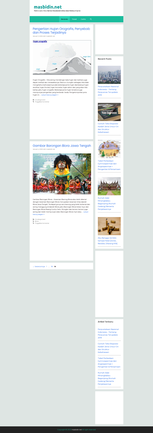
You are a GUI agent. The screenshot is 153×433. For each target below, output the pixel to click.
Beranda (64, 19)
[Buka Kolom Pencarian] (91, 19)
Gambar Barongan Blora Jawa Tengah (62, 145)
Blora (37, 221)
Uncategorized (40, 100)
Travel (74, 19)
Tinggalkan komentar (42, 102)
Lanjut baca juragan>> (50, 95)
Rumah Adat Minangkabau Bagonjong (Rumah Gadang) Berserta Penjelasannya (107, 378)
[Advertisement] (62, 120)
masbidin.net (48, 6)
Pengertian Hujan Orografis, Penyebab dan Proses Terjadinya (61, 31)
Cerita (83, 19)
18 (52, 266)
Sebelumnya (39, 266)
